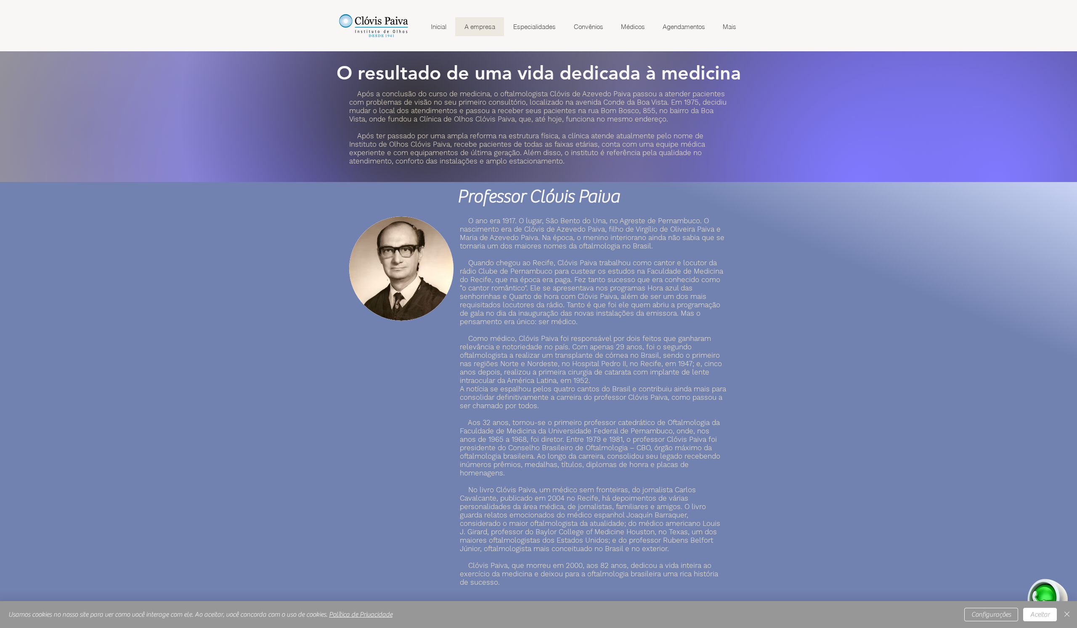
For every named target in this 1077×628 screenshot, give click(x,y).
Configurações (991, 614)
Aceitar (1040, 614)
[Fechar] (1067, 614)
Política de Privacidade (361, 614)
